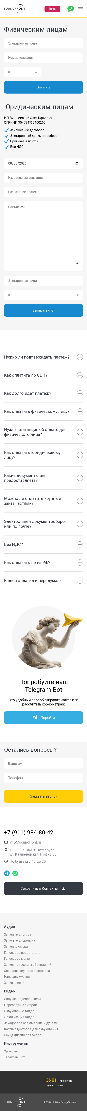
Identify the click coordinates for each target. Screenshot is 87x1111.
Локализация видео (19, 1017)
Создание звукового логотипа (27, 971)
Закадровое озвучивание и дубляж (31, 1023)
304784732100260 (32, 122)
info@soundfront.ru (25, 842)
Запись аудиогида (17, 935)
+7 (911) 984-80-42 (28, 832)
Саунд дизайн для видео (22, 1035)
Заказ (52, 8)
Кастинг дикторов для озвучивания (31, 1029)
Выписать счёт (44, 310)
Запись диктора (16, 947)
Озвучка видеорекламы (22, 999)
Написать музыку (17, 977)
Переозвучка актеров (20, 1005)
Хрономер (11, 1051)
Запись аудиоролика (19, 940)
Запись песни (14, 983)
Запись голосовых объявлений (27, 965)
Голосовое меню (17, 959)
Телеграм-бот (14, 1057)
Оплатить (44, 87)
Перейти (47, 717)
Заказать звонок (43, 796)
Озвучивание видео (19, 1011)
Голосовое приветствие (22, 953)
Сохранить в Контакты (39, 888)
